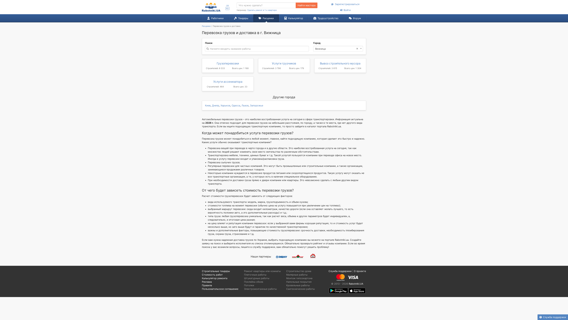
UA (227, 5)
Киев (208, 105)
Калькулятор (295, 18)
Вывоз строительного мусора (340, 63)
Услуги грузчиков (284, 63)
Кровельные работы (298, 285)
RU (227, 8)
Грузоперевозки (228, 63)
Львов (245, 105)
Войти (347, 10)
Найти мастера (307, 5)
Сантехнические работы (300, 288)
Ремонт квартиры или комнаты (262, 271)
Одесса (236, 105)
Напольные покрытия (299, 281)
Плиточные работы (255, 274)
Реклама (207, 281)
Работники (217, 18)
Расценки (268, 18)
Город (317, 42)
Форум (357, 18)
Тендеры (243, 18)
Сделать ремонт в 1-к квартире (262, 10)
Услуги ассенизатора (227, 81)
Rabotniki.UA (356, 283)
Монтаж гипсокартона (299, 278)
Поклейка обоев (253, 281)
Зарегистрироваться (347, 4)
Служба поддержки (554, 317)
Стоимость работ (212, 274)
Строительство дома (298, 271)
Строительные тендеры (216, 271)
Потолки (249, 285)
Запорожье (256, 105)
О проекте (360, 271)
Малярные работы (297, 274)
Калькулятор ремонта (214, 278)
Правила (207, 285)
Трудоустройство (328, 18)
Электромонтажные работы (260, 288)
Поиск (208, 42)
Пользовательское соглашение (220, 288)
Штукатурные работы (256, 278)
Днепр (215, 105)
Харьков (225, 105)
